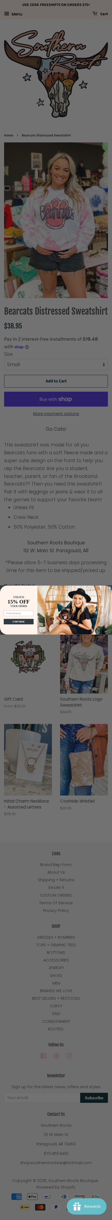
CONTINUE (19, 621)
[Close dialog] (109, 588)
